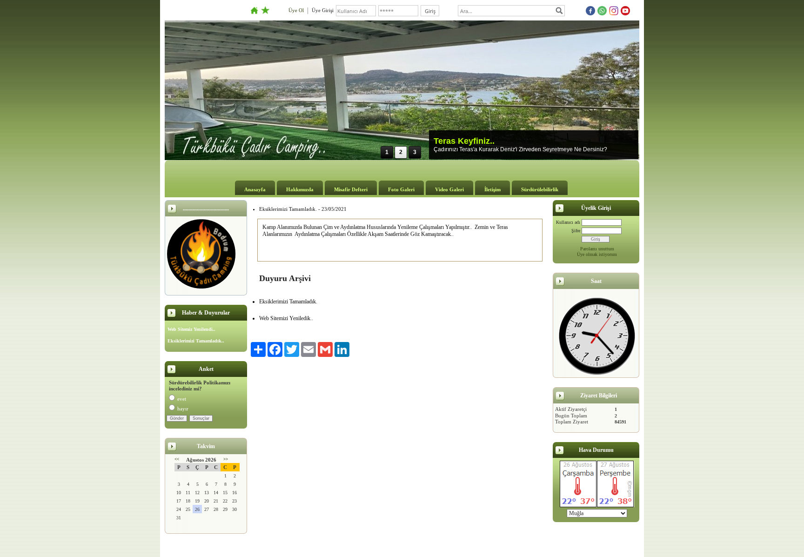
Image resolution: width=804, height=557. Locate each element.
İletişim (492, 189)
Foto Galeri (401, 189)
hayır (182, 408)
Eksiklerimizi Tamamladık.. (196, 340)
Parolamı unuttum (597, 248)
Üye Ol (296, 10)
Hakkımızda (300, 189)
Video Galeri (449, 189)
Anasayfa (255, 189)
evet (181, 399)
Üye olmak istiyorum (597, 254)
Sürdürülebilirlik (539, 189)
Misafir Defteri (351, 189)
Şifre (575, 230)
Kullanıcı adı (568, 222)
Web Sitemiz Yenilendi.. (191, 329)
